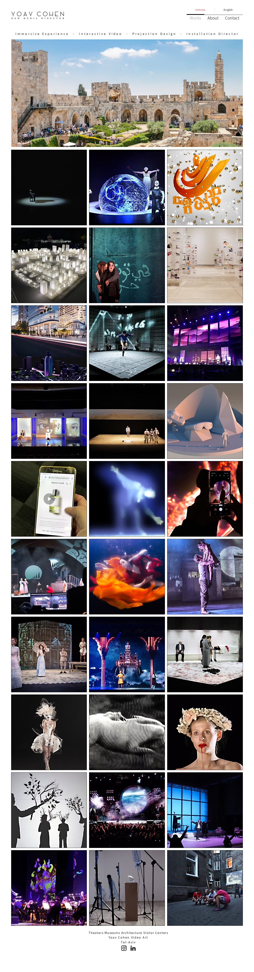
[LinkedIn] (133, 948)
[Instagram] (124, 948)
